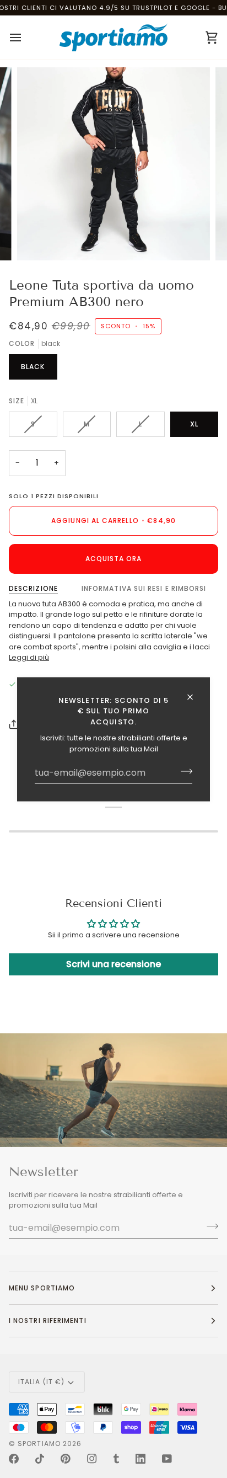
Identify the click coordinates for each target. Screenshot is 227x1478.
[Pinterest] (66, 1459)
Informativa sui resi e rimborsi (144, 588)
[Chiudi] (195, 697)
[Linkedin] (140, 1459)
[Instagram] (92, 1459)
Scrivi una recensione (113, 964)
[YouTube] (167, 1459)
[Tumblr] (116, 1459)
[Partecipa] (183, 771)
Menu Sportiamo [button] (42, 1288)
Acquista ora (113, 558)
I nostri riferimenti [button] (48, 1320)
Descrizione (33, 588)
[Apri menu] (25, 37)
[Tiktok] (39, 1459)
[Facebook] (14, 1459)
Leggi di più (29, 657)
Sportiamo (39, 1443)
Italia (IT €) (41, 1381)
